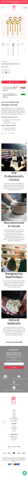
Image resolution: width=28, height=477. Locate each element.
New (14, 425)
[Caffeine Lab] (14, 7)
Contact (14, 416)
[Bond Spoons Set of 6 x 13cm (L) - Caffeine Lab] (14, 26)
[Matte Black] (6, 72)
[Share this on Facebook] (6, 133)
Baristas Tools (14, 440)
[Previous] (10, 41)
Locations (14, 414)
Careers (14, 415)
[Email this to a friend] (12, 133)
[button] (4, 422)
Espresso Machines (14, 436)
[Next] (18, 41)
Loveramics (4, 61)
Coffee (14, 430)
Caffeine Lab (8, 457)
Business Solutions (14, 428)
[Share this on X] (2, 133)
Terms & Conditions (14, 421)
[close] (26, 2)
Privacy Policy (14, 420)
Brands (14, 431)
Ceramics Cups (14, 438)
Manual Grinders (14, 437)
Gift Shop (14, 429)
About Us (14, 412)
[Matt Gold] (2, 72)
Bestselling (14, 427)
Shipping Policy (14, 417)
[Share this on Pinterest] (9, 133)
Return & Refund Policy (14, 418)
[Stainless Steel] (9, 72)
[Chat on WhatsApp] (25, 473)
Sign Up (14, 367)
